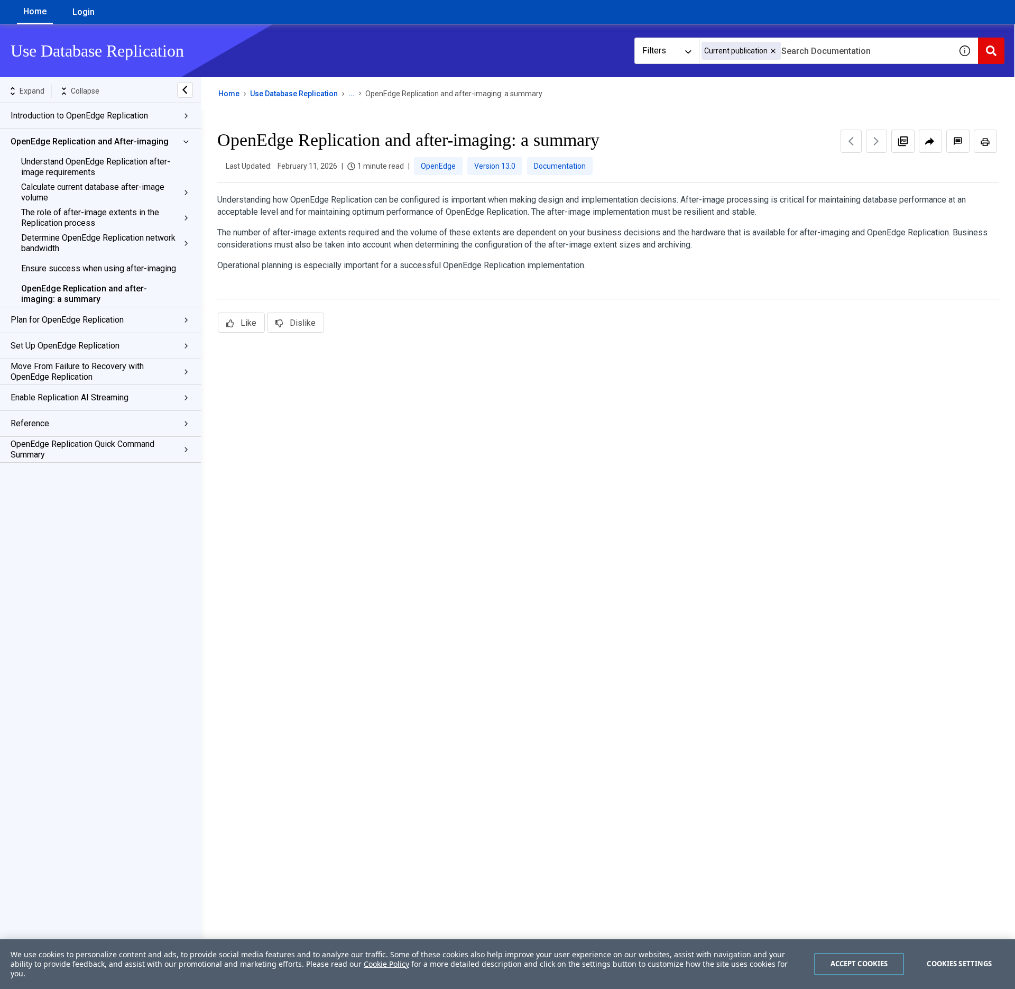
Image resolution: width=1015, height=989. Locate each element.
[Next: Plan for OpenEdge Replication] (876, 141)
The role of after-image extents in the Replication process (90, 217)
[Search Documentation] (991, 51)
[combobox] (825, 51)
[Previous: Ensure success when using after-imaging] (851, 141)
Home (35, 11)
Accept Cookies (859, 963)
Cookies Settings (959, 963)
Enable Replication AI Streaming (69, 397)
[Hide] (185, 90)
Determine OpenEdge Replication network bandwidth (98, 243)
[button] (773, 51)
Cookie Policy (386, 964)
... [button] (351, 93)
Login (83, 12)
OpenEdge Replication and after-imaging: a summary (84, 293)
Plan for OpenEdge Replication (67, 320)
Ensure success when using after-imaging (98, 268)
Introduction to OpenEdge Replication (79, 116)
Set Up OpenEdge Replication (65, 346)
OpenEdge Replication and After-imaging (90, 141)
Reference (30, 423)
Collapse (85, 91)
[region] (507, 964)
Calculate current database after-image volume (92, 192)
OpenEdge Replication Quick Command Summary (82, 449)
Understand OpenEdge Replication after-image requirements (95, 167)
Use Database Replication (294, 93)
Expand (32, 91)
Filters (654, 50)
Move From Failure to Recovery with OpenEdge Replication (77, 371)
